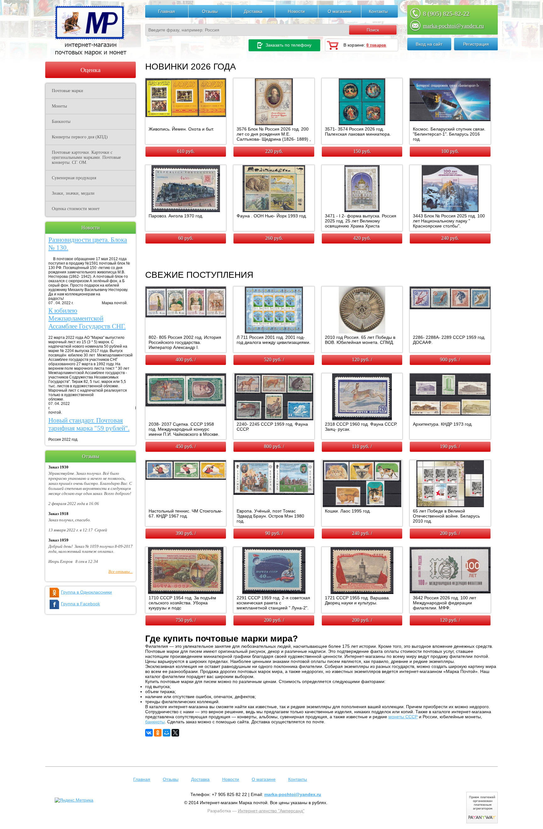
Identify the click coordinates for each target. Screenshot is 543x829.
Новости (296, 11)
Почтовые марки (67, 90)
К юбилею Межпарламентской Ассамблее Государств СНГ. (87, 318)
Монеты (59, 106)
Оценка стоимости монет (76, 208)
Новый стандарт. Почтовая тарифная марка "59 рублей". (88, 424)
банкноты (155, 721)
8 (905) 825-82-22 (446, 13)
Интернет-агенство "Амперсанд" (271, 810)
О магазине (340, 11)
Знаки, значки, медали (73, 193)
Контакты (378, 11)
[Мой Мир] (166, 733)
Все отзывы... (120, 571)
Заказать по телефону (287, 45)
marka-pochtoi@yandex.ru (453, 26)
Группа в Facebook (80, 603)
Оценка (90, 69)
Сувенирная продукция (74, 178)
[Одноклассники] (158, 733)
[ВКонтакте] (149, 733)
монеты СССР (403, 716)
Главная (166, 11)
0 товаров (376, 45)
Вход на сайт (429, 44)
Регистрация (476, 44)
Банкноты (61, 121)
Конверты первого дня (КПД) (80, 137)
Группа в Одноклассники (86, 592)
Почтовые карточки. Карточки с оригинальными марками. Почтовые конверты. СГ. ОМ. (86, 157)
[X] (175, 733)
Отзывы (210, 11)
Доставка (253, 11)
